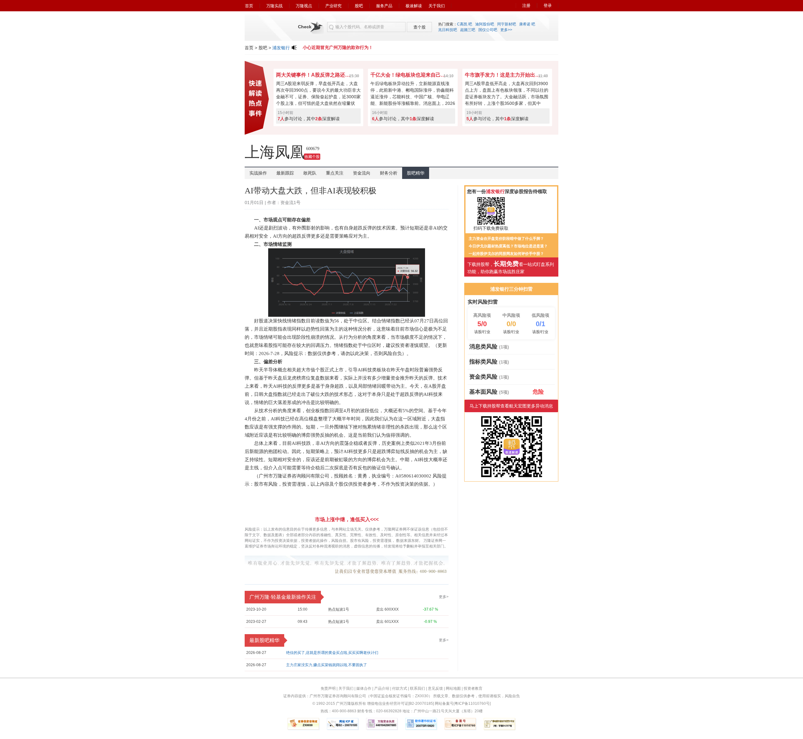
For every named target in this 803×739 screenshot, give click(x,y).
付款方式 (399, 688)
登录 (548, 5)
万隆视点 (304, 5)
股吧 (359, 5)
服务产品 (384, 5)
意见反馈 (435, 688)
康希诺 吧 (527, 24)
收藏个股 (312, 156)
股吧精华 (415, 172)
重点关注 (334, 172)
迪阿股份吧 (484, 24)
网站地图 (453, 688)
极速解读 (414, 5)
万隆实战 (274, 5)
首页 (249, 5)
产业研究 (333, 5)
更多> (444, 597)
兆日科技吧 (447, 30)
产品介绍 (381, 688)
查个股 (419, 27)
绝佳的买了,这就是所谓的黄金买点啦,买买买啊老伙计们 (332, 652)
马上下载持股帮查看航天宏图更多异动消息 (511, 405)
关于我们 (436, 5)
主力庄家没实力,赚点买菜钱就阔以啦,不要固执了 (326, 665)
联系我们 (417, 688)
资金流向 (361, 172)
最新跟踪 (285, 172)
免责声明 (328, 688)
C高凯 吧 (464, 24)
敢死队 (309, 172)
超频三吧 (467, 30)
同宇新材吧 (506, 24)
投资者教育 (473, 688)
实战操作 (258, 172)
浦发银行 (281, 47)
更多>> (506, 30)
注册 (526, 5)
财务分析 (388, 172)
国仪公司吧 (487, 30)
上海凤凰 (275, 152)
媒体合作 (363, 688)
